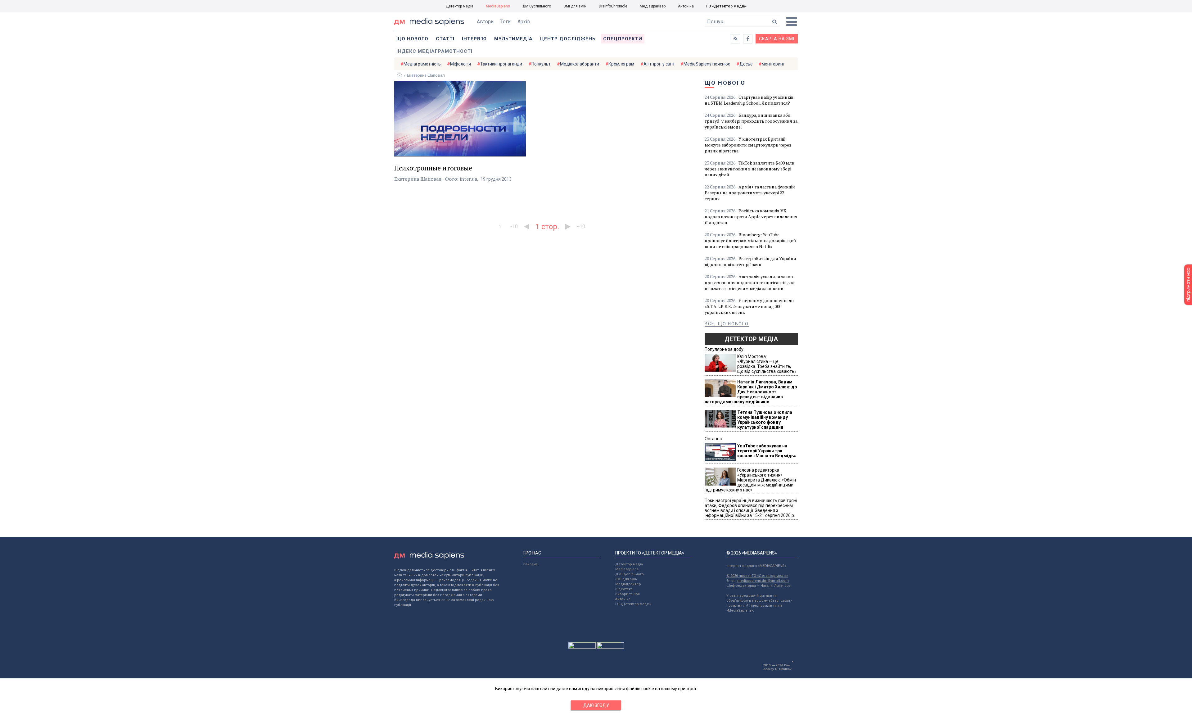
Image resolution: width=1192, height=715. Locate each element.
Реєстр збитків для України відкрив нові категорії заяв (750, 261)
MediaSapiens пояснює (707, 63)
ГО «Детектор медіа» (726, 6)
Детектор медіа (459, 6)
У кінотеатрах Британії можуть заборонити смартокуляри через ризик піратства (748, 145)
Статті (445, 39)
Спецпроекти (622, 39)
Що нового (412, 39)
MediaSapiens (498, 6)
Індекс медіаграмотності (434, 51)
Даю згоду (596, 705)
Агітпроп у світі (658, 63)
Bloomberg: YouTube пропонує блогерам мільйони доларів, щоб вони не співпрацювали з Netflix (750, 240)
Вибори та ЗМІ (627, 594)
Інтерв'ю (474, 39)
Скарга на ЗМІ (776, 38)
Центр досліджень (568, 39)
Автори (485, 22)
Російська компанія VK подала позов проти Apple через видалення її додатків (751, 216)
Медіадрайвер (653, 6)
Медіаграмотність (422, 63)
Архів (523, 22)
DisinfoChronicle (613, 6)
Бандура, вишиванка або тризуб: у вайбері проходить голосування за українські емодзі (751, 121)
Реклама (530, 564)
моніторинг (773, 63)
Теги (505, 22)
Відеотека (624, 589)
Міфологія (460, 63)
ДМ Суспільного (536, 6)
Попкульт (541, 63)
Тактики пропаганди (501, 63)
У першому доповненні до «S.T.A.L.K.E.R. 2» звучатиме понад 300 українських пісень (749, 306)
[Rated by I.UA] (582, 647)
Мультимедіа (513, 39)
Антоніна (686, 6)
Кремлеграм (621, 63)
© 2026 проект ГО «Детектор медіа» (757, 576)
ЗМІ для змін (574, 6)
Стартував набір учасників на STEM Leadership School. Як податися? (749, 100)
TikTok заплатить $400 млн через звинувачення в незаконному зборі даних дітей (750, 169)
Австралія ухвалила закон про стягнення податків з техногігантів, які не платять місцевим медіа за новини (749, 282)
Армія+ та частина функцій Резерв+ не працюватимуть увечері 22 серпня (750, 192)
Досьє (745, 63)
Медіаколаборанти (579, 63)
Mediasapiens (627, 569)
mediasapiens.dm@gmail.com (763, 581)
